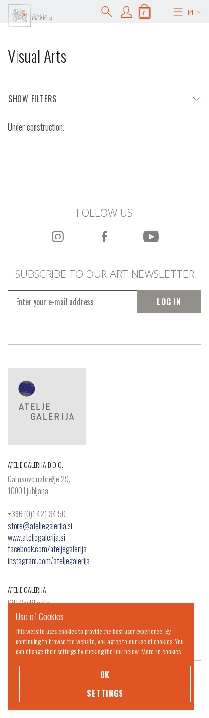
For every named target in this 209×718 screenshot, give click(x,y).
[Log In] (126, 11)
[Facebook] (104, 236)
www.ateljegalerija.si (36, 537)
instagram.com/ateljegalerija (49, 560)
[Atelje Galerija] (30, 15)
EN (190, 12)
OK (105, 675)
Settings (105, 693)
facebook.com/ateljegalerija (47, 549)
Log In (169, 302)
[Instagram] (58, 236)
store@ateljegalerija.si (40, 525)
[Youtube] (151, 236)
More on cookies (161, 651)
